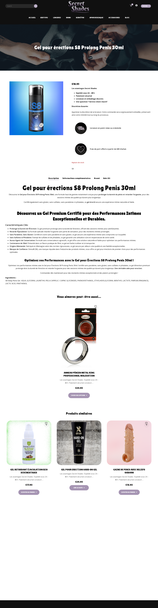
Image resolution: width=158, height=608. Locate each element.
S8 (73, 169)
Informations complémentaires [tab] (76, 178)
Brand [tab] (97, 178)
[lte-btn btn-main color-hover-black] (28, 492)
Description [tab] (53, 178)
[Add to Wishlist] (96, 308)
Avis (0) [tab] (106, 178)
